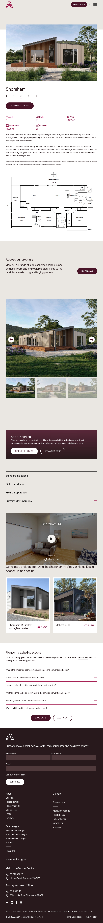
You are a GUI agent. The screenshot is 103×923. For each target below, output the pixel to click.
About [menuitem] (9, 793)
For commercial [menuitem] (13, 806)
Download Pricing (19, 105)
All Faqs (62, 718)
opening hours (24, 451)
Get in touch (83, 657)
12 (13, 96)
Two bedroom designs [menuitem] (15, 830)
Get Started (79, 4)
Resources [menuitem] (59, 802)
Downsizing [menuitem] (58, 823)
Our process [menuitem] (11, 810)
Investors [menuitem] (57, 827)
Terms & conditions (74, 917)
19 (36, 96)
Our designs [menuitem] (12, 826)
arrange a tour (53, 451)
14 (21, 96)
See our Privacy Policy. (15, 775)
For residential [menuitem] (12, 802)
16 (28, 96)
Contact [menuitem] (57, 793)
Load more (40, 718)
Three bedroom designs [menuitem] (16, 834)
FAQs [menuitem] (8, 814)
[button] (92, 340)
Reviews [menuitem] (10, 818)
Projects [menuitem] (10, 851)
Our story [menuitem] (10, 798)
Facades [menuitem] (10, 843)
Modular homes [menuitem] (61, 810)
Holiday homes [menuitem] (59, 819)
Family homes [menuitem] (59, 815)
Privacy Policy (91, 917)
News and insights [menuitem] (16, 859)
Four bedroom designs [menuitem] (16, 838)
